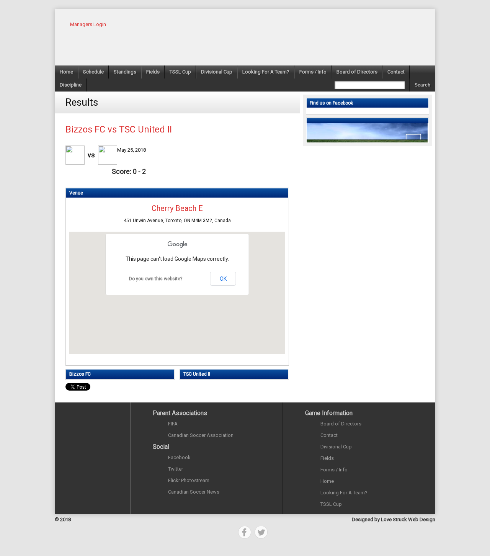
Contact (396, 72)
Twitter (175, 469)
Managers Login (88, 24)
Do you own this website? (155, 278)
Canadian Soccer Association (201, 435)
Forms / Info (313, 72)
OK (223, 279)
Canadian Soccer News (193, 492)
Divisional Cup (216, 72)
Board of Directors (356, 72)
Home (66, 72)
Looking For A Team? (265, 72)
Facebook (179, 457)
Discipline (71, 85)
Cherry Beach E (177, 208)
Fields (153, 72)
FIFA (173, 424)
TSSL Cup (180, 72)
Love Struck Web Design (408, 519)
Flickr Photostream (188, 480)
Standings (125, 72)
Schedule (93, 72)
